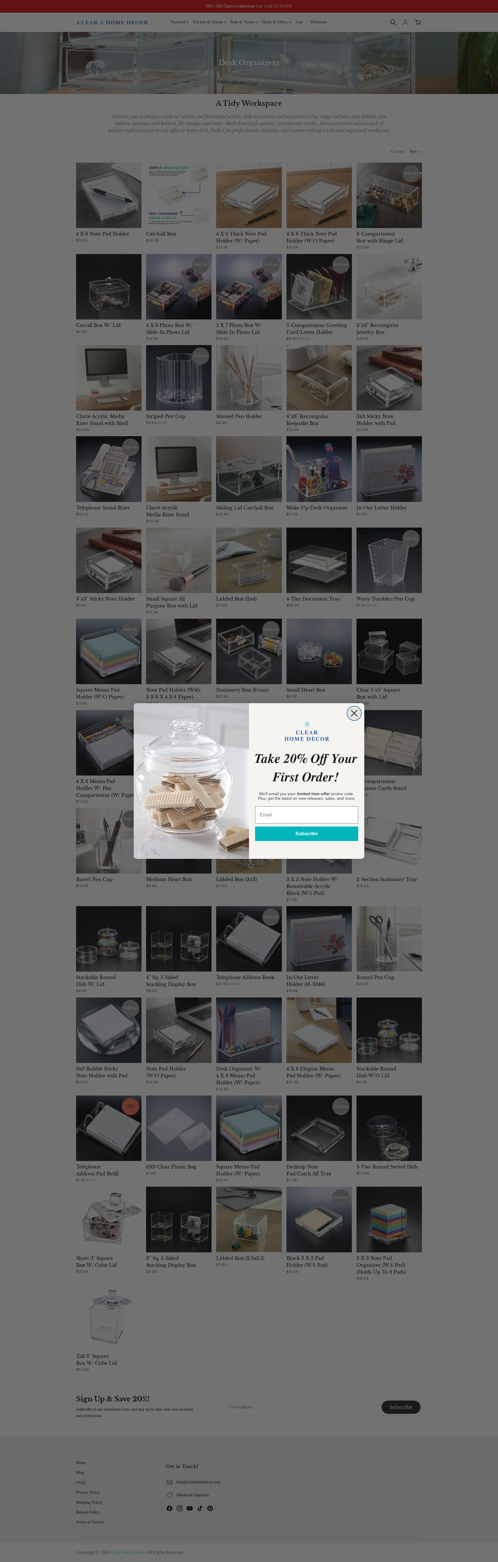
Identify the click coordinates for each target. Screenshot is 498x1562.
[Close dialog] (354, 713)
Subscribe (306, 833)
